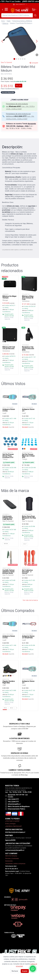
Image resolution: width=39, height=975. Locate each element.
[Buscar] (35, 15)
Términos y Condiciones (12, 858)
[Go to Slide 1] (14, 59)
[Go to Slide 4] (20, 59)
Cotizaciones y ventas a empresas (15, 863)
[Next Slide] (36, 41)
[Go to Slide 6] (24, 59)
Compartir (35, 63)
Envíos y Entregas (10, 824)
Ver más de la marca (30, 600)
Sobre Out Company (11, 856)
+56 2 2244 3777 (20, 4)
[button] (19, 41)
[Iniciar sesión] (27, 10)
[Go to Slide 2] (16, 59)
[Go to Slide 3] (18, 59)
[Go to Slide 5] (22, 59)
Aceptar (25, 971)
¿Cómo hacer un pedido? (12, 821)
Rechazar (15, 971)
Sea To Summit (6, 62)
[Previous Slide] (2, 41)
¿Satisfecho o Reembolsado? (13, 826)
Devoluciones (9, 861)
